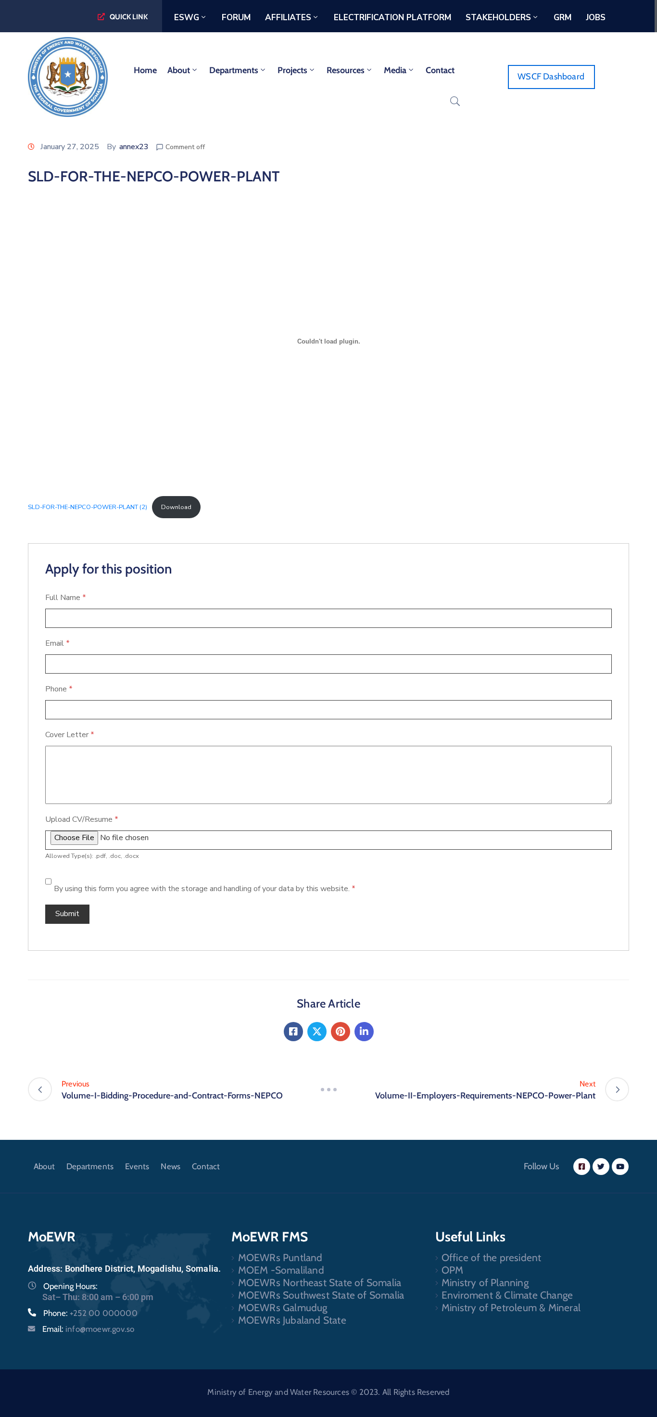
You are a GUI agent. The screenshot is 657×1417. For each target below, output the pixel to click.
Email (57, 643)
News (170, 1166)
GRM (562, 17)
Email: (88, 1329)
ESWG (186, 17)
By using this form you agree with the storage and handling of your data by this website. (204, 888)
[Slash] (328, 1089)
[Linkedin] (364, 1031)
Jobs (596, 17)
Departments (233, 70)
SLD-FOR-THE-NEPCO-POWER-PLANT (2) (87, 507)
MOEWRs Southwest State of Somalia (321, 1295)
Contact (440, 70)
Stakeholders (498, 17)
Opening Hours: (70, 1286)
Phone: (90, 1313)
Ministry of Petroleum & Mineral (511, 1308)
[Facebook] (293, 1031)
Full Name (65, 597)
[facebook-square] (581, 1166)
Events (137, 1166)
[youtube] (620, 1166)
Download (176, 507)
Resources (346, 70)
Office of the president (492, 1257)
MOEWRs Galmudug (283, 1308)
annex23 (134, 146)
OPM (453, 1270)
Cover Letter (69, 734)
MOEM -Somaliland (281, 1270)
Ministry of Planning (485, 1283)
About (178, 70)
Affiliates (288, 17)
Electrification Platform (392, 17)
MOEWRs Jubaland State (292, 1320)
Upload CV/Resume (81, 819)
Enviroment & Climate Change (507, 1295)
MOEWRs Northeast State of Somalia (320, 1283)
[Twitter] (317, 1031)
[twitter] (601, 1166)
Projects (292, 70)
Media (395, 70)
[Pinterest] (340, 1031)
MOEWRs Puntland (280, 1257)
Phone (59, 689)
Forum (236, 17)
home (145, 70)
